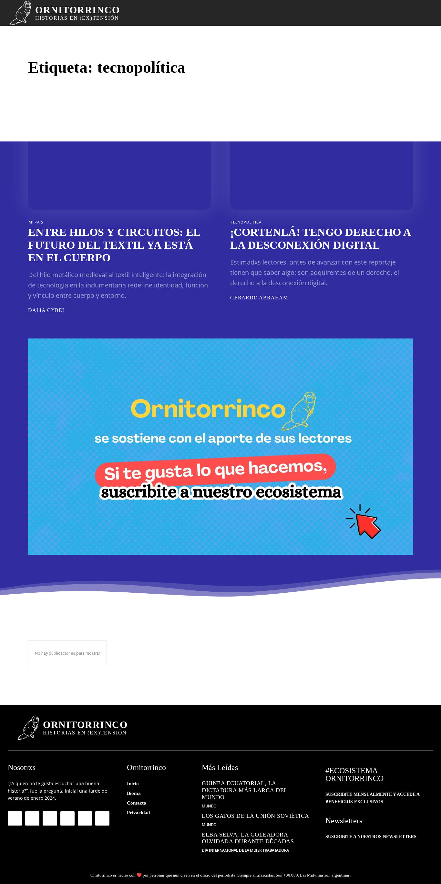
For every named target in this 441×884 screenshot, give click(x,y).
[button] (412, 13)
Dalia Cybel (47, 310)
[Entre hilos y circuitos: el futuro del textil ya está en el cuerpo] (119, 159)
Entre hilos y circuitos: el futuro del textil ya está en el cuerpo (114, 244)
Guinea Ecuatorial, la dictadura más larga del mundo (245, 790)
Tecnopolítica (246, 222)
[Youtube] (102, 818)
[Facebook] (15, 818)
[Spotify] (67, 818)
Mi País (36, 222)
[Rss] (85, 818)
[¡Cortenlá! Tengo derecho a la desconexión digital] (321, 159)
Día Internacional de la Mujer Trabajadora (245, 850)
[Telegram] (50, 818)
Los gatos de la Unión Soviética (255, 816)
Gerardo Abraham (259, 297)
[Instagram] (32, 818)
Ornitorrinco (101, 875)
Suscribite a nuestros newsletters (370, 836)
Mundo (209, 806)
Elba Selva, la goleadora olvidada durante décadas (248, 838)
